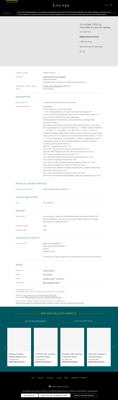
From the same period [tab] (83, 321)
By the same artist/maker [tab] (35, 321)
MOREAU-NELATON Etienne (89, 37)
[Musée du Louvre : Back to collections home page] (61, 5)
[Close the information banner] (115, 13)
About (33, 377)
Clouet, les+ (60, 278)
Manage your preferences (84, 395)
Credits (66, 377)
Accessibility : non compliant (79, 377)
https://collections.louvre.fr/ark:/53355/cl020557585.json (43, 297)
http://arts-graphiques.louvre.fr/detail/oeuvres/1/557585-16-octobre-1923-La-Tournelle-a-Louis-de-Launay (50, 303)
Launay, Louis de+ (49, 278)
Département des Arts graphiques (54, 77)
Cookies (59, 377)
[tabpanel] (59, 347)
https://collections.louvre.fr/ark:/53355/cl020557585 (40, 295)
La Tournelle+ (47, 274)
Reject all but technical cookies (54, 395)
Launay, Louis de (48, 270)
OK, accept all (29, 395)
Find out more (92, 391)
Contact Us (41, 377)
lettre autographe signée (51, 282)
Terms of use (50, 377)
